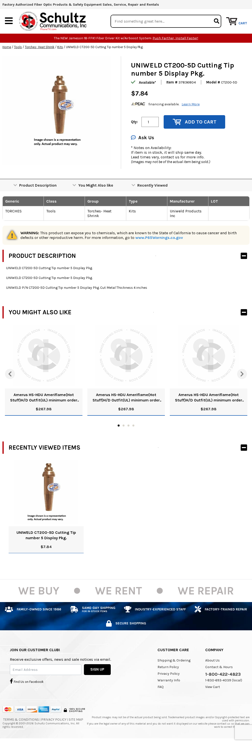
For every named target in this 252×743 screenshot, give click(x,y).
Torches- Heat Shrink (39, 47)
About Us (212, 660)
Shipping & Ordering (174, 660)
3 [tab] (128, 426)
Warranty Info (169, 680)
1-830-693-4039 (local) (223, 680)
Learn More (191, 104)
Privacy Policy (169, 674)
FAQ (161, 687)
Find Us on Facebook (28, 682)
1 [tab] (119, 426)
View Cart (212, 687)
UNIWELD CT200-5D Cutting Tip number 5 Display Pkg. (46, 535)
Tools (18, 47)
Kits (60, 47)
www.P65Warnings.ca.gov (159, 237)
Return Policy (168, 667)
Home (6, 47)
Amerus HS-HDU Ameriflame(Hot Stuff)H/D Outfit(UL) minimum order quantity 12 (126, 397)
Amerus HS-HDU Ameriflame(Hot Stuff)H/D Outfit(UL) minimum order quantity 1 (43, 397)
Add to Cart (200, 122)
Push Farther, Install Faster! (175, 38)
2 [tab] (124, 426)
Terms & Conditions (21, 719)
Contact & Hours (219, 667)
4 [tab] (133, 426)
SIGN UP (97, 669)
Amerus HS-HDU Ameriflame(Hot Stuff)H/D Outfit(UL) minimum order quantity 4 (208, 397)
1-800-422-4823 (223, 674)
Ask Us (146, 137)
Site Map (76, 719)
